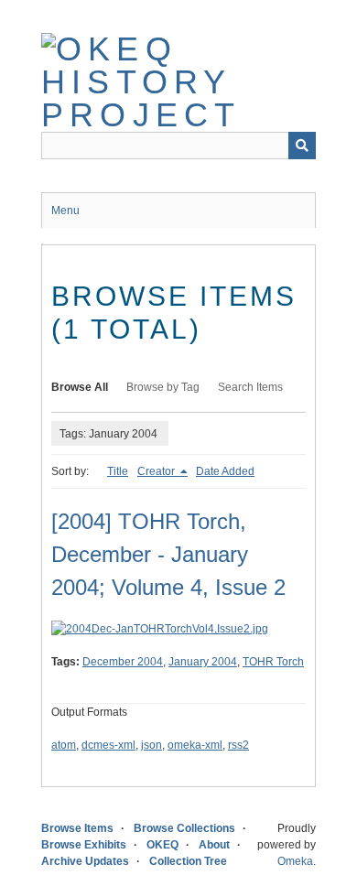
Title (117, 471)
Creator (157, 471)
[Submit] (302, 145)
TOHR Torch (273, 661)
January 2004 (202, 661)
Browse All (79, 387)
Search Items (250, 387)
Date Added (225, 471)
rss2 (238, 745)
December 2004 (122, 661)
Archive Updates (85, 861)
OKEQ (162, 844)
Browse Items (77, 828)
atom (63, 745)
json (151, 745)
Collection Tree (188, 861)
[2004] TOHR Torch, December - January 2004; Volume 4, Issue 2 (168, 554)
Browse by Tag (163, 387)
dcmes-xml (108, 745)
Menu (65, 210)
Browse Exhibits (83, 844)
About (214, 844)
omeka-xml (195, 745)
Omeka (295, 861)
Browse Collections (184, 828)
